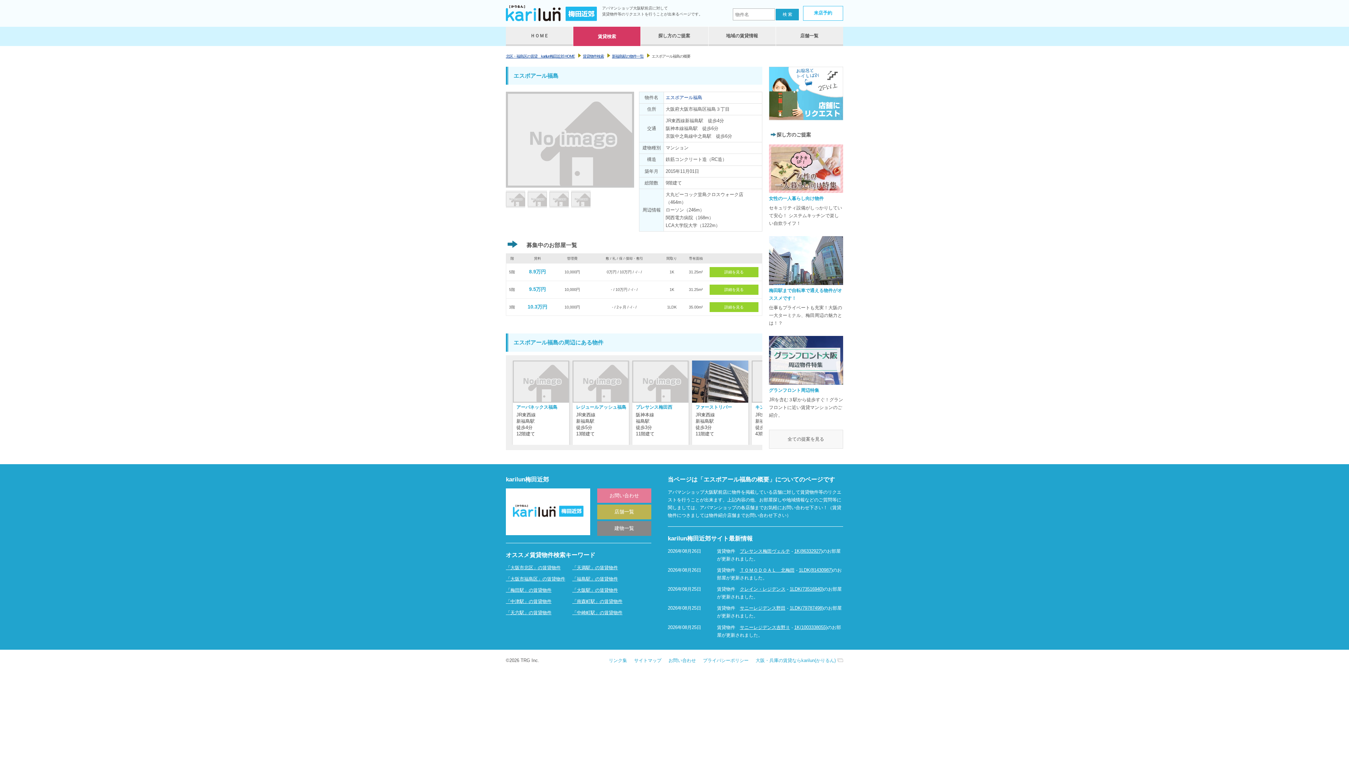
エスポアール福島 (684, 97)
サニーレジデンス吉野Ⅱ (765, 627)
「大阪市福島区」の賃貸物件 (535, 579)
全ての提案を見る (806, 439)
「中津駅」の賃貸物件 (529, 601)
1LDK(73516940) (806, 589)
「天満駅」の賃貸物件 (595, 567)
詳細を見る (734, 272)
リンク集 (618, 660)
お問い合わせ (624, 495)
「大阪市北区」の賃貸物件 (533, 567)
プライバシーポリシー (726, 660)
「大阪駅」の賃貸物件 (595, 590)
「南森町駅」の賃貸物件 (597, 601)
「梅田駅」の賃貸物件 (529, 590)
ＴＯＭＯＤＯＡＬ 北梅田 (767, 570)
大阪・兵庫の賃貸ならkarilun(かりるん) (796, 660)
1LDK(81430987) (816, 570)
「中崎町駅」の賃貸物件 (597, 612)
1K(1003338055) (810, 627)
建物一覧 (624, 528)
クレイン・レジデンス (763, 589)
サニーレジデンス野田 (763, 608)
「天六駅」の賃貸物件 (529, 612)
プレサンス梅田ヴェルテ (765, 551)
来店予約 (823, 12)
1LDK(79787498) (806, 608)
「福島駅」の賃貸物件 (595, 579)
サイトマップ (648, 660)
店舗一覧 (624, 511)
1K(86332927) (808, 551)
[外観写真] (515, 200)
